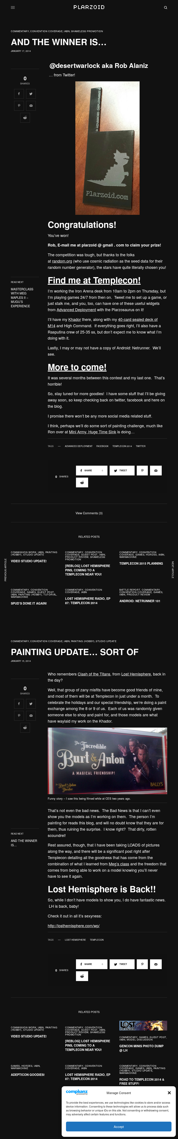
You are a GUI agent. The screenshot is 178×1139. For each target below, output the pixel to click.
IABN (67, 31)
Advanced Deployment (76, 309)
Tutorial (49, 594)
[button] (169, 1093)
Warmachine (128, 557)
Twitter (140, 446)
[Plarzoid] (89, 7)
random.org (62, 261)
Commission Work (23, 552)
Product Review (77, 557)
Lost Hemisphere (136, 674)
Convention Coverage (46, 31)
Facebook (102, 446)
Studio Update (33, 554)
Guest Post (89, 554)
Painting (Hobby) (30, 594)
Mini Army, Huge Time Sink (92, 431)
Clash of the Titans (94, 674)
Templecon (97, 940)
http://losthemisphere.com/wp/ (74, 925)
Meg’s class (119, 863)
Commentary (20, 31)
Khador (74, 319)
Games (140, 554)
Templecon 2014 (122, 446)
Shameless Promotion (87, 31)
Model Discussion (140, 1039)
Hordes (151, 554)
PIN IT (109, 148)
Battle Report (129, 589)
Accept (119, 1126)
